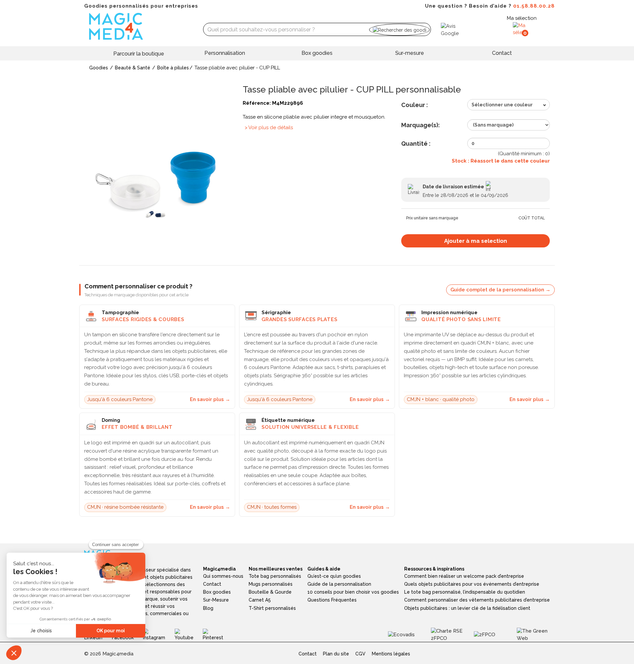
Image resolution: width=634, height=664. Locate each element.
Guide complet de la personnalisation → (500, 290)
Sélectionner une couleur (502, 104)
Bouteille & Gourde (270, 592)
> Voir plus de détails (269, 127)
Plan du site (336, 653)
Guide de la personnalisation (339, 584)
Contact (502, 53)
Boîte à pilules (173, 67)
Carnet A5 (260, 600)
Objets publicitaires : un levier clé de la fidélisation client (467, 608)
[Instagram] (158, 634)
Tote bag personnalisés (275, 576)
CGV (360, 653)
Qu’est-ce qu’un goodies (334, 576)
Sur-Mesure (216, 600)
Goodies (98, 67)
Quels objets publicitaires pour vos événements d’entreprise (471, 584)
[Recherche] (399, 29)
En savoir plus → (210, 399)
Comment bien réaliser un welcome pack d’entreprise (464, 576)
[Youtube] (189, 634)
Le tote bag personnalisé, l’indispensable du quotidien (464, 592)
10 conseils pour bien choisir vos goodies (353, 592)
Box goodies (317, 53)
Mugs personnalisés (271, 584)
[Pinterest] (218, 634)
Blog (208, 608)
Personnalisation (224, 53)
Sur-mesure (409, 53)
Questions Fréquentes (332, 600)
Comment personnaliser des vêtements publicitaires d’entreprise (477, 600)
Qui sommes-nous (223, 576)
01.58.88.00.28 (534, 6)
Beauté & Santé (132, 67)
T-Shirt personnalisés (272, 608)
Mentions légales (391, 653)
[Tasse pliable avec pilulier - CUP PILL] (158, 173)
